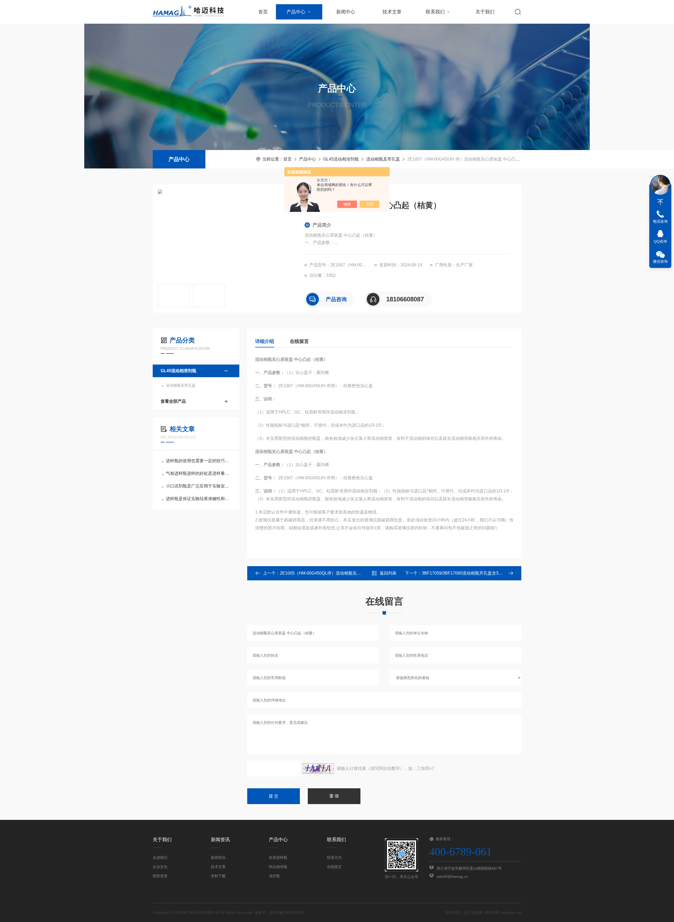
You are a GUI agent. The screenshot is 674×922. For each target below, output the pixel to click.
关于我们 (484, 11)
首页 (263, 11)
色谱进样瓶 (278, 857)
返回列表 (388, 573)
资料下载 (218, 876)
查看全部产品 (173, 401)
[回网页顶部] (660, 202)
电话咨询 (660, 221)
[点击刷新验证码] (318, 768)
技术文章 (392, 11)
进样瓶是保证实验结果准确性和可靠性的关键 (198, 498)
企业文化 (160, 867)
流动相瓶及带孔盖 (383, 159)
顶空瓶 (274, 876)
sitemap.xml (511, 912)
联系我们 (435, 11)
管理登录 (491, 912)
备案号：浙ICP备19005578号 (279, 912)
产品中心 (295, 11)
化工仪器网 (473, 912)
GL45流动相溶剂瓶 (341, 159)
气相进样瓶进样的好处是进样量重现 (198, 473)
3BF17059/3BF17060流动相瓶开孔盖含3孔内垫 (466, 573)
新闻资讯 (218, 857)
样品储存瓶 (278, 867)
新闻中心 (345, 11)
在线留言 (299, 341)
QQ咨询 (660, 241)
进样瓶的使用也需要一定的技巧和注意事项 (198, 460)
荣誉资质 (160, 876)
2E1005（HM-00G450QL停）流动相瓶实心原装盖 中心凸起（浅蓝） (344, 573)
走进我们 (160, 857)
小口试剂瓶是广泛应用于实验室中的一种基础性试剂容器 (198, 486)
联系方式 (334, 857)
